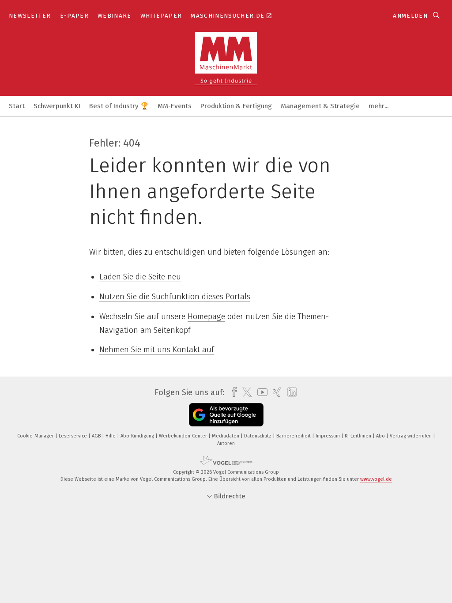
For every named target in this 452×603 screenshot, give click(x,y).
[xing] (274, 392)
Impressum (328, 436)
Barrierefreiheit (294, 436)
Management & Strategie (320, 106)
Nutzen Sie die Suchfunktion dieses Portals (174, 297)
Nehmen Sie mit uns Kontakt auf (156, 349)
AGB (97, 436)
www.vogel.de (376, 479)
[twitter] (245, 392)
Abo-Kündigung (138, 436)
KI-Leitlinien (359, 436)
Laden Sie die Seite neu (140, 277)
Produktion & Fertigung (236, 106)
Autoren (226, 443)
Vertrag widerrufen (411, 436)
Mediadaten (226, 436)
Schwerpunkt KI (57, 106)
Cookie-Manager (36, 436)
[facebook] (232, 392)
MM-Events (175, 106)
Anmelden (410, 15)
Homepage (206, 316)
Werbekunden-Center (183, 436)
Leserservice (73, 436)
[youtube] (260, 392)
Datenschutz (258, 436)
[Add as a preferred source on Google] (226, 414)
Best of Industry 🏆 (119, 106)
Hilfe (111, 436)
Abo (381, 436)
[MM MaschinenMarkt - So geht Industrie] (17, 105)
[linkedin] (290, 392)
